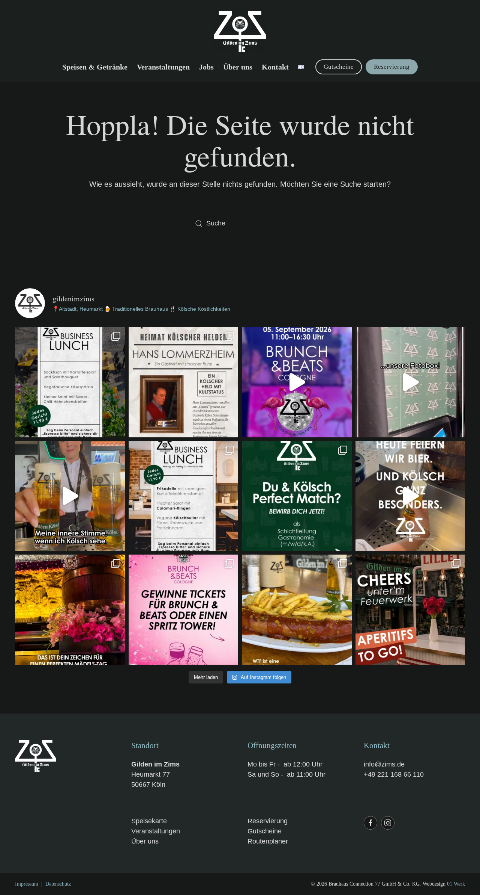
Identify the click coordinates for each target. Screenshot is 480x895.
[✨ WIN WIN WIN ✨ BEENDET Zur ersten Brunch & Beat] (183, 610)
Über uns (145, 841)
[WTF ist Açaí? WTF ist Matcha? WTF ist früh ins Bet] (297, 610)
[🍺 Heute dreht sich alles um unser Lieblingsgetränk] (410, 496)
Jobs (206, 67)
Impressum (26, 884)
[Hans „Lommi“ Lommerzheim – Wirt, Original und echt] (183, 382)
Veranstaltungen (163, 67)
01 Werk (456, 884)
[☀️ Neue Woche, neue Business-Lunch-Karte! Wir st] (183, 496)
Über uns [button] (237, 67)
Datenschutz (58, 884)
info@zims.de (384, 764)
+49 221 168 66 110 (394, 774)
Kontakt (275, 67)
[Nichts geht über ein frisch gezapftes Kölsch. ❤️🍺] (70, 496)
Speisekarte (149, 821)
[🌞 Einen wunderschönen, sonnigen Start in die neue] (70, 382)
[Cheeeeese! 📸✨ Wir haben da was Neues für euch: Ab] (410, 382)
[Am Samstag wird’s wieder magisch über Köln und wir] (410, 610)
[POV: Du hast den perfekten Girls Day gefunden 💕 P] (70, 610)
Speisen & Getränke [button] (95, 67)
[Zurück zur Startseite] (240, 31)
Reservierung (392, 66)
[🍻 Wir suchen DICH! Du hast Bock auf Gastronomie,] (297, 496)
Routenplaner (268, 841)
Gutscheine (339, 66)
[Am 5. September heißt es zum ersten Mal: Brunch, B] (297, 382)
